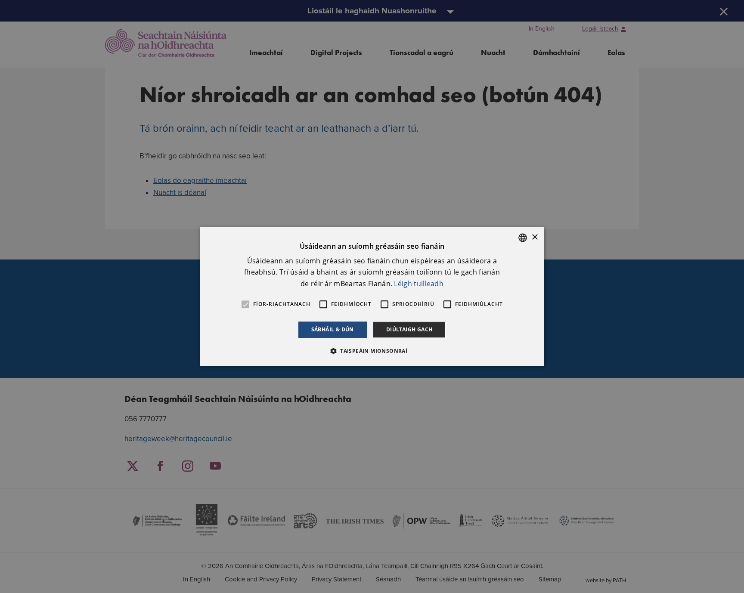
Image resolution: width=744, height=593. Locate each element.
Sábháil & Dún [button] (332, 329)
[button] (372, 351)
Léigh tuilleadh (418, 283)
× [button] (534, 237)
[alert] (372, 296)
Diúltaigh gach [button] (409, 329)
